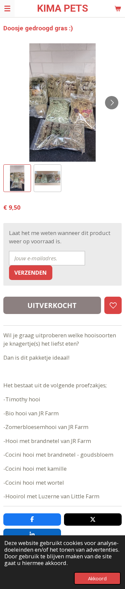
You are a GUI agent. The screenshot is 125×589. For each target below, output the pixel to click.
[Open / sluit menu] (7, 8)
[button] (17, 178)
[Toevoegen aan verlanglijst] (113, 305)
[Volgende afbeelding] (111, 102)
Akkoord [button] (97, 578)
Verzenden (30, 272)
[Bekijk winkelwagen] (117, 8)
